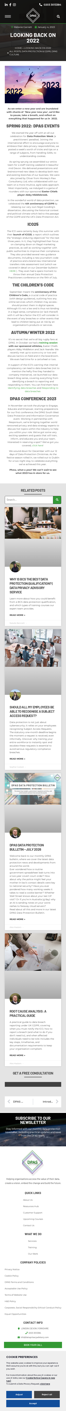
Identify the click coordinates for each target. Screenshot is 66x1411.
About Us (28, 1200)
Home (18, 48)
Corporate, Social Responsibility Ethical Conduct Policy (33, 1307)
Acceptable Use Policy (16, 1288)
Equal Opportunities (15, 1314)
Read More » (17, 615)
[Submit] (57, 500)
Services (32, 1241)
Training (32, 1247)
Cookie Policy (12, 1275)
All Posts (15, 51)
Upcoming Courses (33, 1219)
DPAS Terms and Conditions (19, 1282)
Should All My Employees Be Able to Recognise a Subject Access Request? (32, 711)
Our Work (33, 1253)
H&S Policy (10, 1301)
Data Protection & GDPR (36, 51)
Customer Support (32, 1212)
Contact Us (28, 1225)
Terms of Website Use (16, 1295)
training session (48, 342)
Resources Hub (31, 1206)
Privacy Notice (12, 1269)
